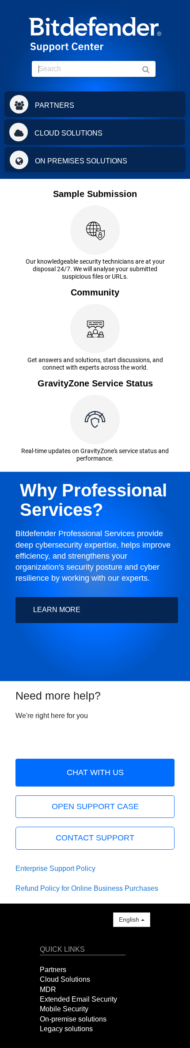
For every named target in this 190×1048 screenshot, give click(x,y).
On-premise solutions (73, 1019)
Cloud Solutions (65, 979)
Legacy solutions (66, 1029)
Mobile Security (64, 1009)
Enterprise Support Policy (55, 868)
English (130, 919)
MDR (48, 989)
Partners (53, 969)
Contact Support (95, 837)
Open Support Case (95, 806)
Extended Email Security (78, 999)
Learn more (56, 609)
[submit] (150, 69)
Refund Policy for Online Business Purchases (86, 888)
